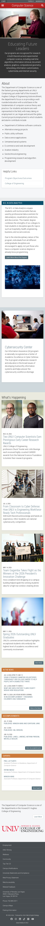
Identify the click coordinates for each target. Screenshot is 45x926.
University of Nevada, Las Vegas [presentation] (3, 1)
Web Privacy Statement (11, 878)
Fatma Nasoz (22, 771)
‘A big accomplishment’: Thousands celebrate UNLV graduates (22, 697)
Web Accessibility (9, 882)
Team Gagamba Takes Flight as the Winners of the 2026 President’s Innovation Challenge (22, 564)
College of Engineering (14, 183)
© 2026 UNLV (10, 915)
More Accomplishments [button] (33, 748)
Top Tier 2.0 (7, 864)
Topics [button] (30, 1)
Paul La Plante (22, 763)
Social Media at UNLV (22, 923)
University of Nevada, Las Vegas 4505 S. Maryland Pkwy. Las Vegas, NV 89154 (14, 894)
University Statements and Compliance (16, 873)
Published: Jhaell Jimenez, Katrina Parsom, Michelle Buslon (22, 736)
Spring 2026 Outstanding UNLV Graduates (22, 628)
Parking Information (9, 910)
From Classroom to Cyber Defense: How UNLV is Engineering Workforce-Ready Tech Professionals (22, 500)
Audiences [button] (39, 1)
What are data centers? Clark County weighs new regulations (22, 688)
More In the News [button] (35, 708)
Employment (7, 845)
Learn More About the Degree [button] (16, 257)
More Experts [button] (37, 788)
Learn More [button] (38, 817)
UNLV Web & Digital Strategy (31, 915)
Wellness (6, 854)
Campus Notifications (10, 868)
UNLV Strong (7, 850)
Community (7, 859)
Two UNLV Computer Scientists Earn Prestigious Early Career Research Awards (22, 433)
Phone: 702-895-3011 (10, 901)
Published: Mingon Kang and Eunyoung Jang (22, 722)
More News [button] (38, 663)
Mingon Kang (22, 777)
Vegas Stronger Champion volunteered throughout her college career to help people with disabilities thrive (22, 678)
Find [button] (42, 5)
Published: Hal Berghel (22, 729)
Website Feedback (9, 887)
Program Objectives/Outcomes (18, 178)
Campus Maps (8, 905)
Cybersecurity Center (22, 346)
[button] (2, 5)
